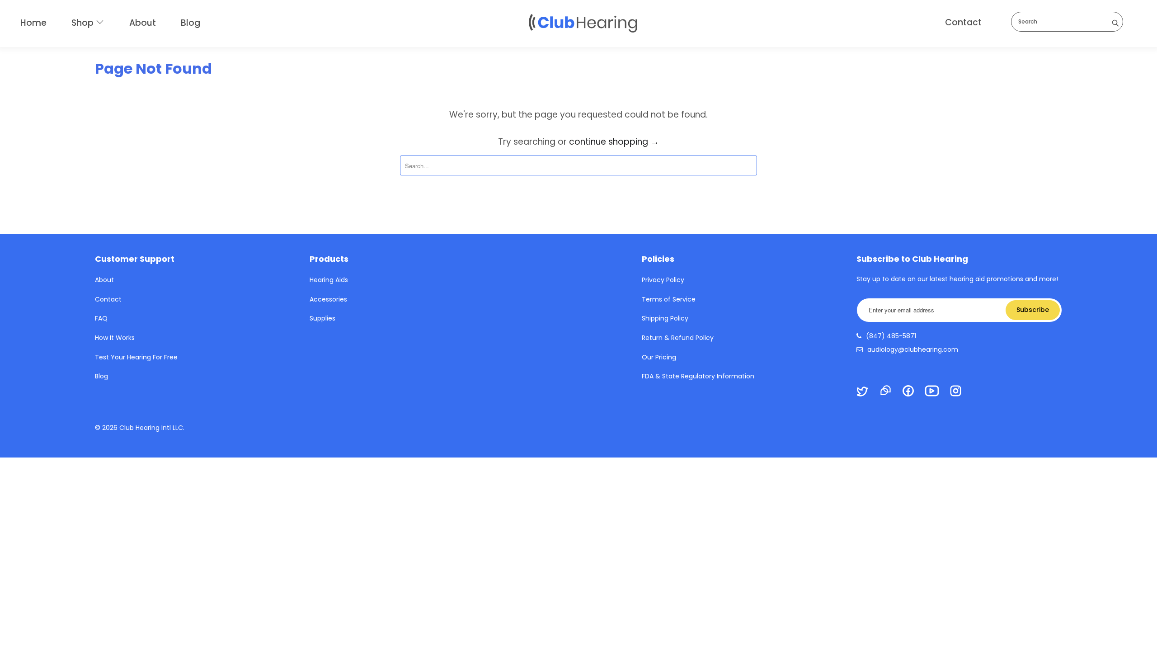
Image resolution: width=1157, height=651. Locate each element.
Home (33, 23)
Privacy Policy (663, 279)
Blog (190, 23)
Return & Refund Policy (678, 337)
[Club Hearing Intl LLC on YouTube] (936, 392)
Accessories (328, 299)
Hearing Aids (329, 279)
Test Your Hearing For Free (136, 357)
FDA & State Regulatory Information (698, 376)
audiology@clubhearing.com (912, 349)
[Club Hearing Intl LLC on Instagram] (959, 392)
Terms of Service (669, 299)
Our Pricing (659, 357)
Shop (83, 23)
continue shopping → (614, 142)
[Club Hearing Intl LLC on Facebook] (912, 392)
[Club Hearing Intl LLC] (583, 23)
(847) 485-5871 (891, 335)
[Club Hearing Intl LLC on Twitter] (866, 393)
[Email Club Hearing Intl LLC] (889, 391)
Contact (963, 22)
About (142, 23)
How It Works (115, 337)
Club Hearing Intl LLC (151, 427)
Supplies (322, 318)
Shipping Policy (665, 318)
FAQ (101, 318)
